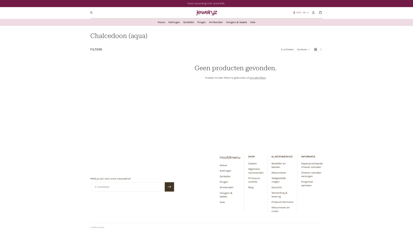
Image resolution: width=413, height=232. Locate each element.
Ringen (224, 181)
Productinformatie (282, 201)
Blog (250, 187)
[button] (303, 49)
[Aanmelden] (169, 187)
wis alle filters (258, 77)
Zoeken (252, 163)
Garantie (277, 187)
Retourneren (279, 172)
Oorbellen (225, 176)
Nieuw (223, 165)
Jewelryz (100, 227)
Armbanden (226, 187)
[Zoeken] (91, 12)
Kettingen (225, 170)
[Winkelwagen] (320, 12)
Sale (222, 202)
